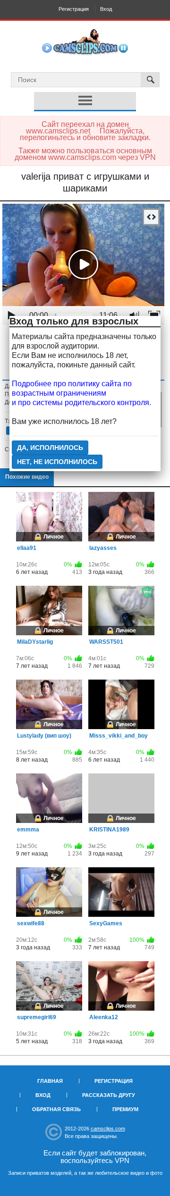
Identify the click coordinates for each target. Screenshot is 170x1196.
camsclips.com (108, 1128)
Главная (50, 1081)
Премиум (125, 1109)
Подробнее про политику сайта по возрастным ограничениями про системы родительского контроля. (81, 393)
